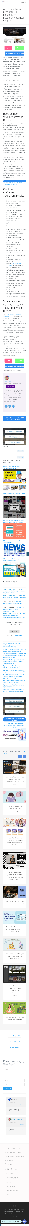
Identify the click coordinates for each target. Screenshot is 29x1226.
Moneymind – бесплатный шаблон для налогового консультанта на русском (13, 691)
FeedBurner (18, 635)
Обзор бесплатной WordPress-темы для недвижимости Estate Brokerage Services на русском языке (14, 680)
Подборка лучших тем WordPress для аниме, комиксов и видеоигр (15, 808)
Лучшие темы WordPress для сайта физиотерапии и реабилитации (15, 956)
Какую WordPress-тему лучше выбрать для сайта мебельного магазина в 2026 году (12, 645)
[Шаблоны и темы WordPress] (5, 1)
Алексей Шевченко (9, 381)
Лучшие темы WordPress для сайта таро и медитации (15, 1018)
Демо (8, 48)
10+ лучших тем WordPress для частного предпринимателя (14, 591)
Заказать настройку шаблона (14, 53)
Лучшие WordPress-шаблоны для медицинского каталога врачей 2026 (14, 615)
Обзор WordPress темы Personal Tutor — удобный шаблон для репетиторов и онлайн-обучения (14, 655)
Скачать (19, 48)
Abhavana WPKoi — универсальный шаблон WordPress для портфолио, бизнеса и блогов (13, 661)
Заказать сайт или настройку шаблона (14, 719)
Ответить (22, 1104)
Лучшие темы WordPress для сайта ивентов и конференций (14, 597)
